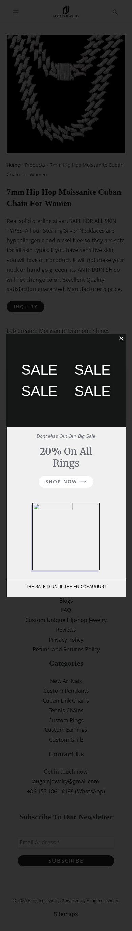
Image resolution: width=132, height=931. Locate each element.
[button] (121, 338)
